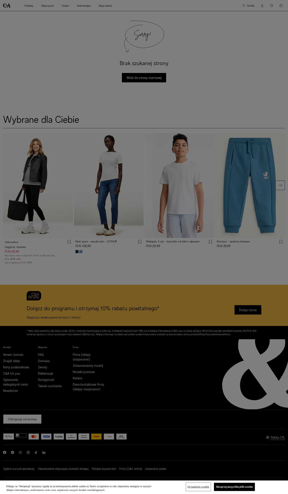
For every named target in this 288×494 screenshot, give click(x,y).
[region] (144, 487)
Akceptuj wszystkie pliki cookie (234, 486)
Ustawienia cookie (198, 486)
